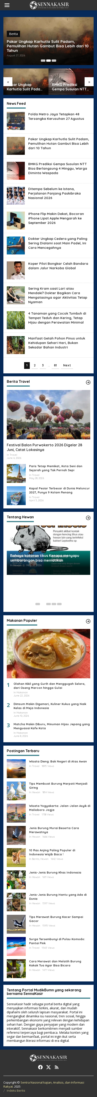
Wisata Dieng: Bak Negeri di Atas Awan (58, 761)
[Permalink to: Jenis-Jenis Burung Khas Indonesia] (16, 879)
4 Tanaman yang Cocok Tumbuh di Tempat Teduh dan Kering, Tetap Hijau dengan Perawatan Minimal (57, 317)
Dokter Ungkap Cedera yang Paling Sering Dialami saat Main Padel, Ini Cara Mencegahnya (57, 243)
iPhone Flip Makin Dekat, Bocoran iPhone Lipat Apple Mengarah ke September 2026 (56, 218)
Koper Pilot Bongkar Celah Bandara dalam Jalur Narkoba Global (58, 265)
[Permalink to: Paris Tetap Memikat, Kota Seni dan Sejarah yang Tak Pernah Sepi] (16, 473)
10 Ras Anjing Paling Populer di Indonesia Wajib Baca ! (52, 852)
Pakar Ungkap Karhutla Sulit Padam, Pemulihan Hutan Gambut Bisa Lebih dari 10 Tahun (48, 46)
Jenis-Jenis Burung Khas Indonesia (55, 872)
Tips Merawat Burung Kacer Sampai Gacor (56, 919)
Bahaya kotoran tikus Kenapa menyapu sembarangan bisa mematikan (44, 558)
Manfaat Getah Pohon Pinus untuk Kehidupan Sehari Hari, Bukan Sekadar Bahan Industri (56, 342)
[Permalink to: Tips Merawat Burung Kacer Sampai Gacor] (16, 924)
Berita (13, 34)
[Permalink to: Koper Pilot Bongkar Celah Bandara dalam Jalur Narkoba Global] (16, 270)
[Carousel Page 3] (54, 60)
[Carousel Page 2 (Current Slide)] (48, 60)
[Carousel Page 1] (43, 60)
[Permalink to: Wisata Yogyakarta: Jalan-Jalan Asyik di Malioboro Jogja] (16, 812)
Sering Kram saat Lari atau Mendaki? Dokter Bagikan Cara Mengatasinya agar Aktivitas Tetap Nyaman (57, 295)
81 (55, 365)
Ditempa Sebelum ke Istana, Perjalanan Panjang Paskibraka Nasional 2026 (54, 193)
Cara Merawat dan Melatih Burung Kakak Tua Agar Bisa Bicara (55, 963)
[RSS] (57, 1067)
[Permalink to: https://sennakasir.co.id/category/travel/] (88, 382)
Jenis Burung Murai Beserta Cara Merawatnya (54, 830)
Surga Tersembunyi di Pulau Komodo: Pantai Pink (57, 941)
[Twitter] (48, 1067)
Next (67, 365)
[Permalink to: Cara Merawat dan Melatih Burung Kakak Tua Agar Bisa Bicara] (16, 968)
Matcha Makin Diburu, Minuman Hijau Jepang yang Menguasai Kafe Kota (52, 726)
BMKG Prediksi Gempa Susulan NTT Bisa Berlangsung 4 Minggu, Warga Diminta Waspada (69, 87)
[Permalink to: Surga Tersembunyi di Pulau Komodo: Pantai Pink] (16, 946)
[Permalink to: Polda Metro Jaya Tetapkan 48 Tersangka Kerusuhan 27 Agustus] (16, 120)
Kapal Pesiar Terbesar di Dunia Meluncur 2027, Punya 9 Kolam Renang (59, 490)
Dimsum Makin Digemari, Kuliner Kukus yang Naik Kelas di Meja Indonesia (50, 706)
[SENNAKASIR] (49, 5)
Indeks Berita (16, 1090)
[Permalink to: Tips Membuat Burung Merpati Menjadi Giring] (16, 790)
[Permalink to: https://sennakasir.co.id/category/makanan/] (88, 621)
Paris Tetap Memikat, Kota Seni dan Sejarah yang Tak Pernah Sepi (55, 468)
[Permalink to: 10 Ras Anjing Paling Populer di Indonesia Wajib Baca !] (16, 857)
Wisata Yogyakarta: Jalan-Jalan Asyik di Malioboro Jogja (59, 808)
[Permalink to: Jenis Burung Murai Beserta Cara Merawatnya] (16, 835)
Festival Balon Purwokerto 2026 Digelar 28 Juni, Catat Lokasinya (44, 447)
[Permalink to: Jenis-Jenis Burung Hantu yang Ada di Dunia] (16, 901)
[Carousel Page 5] (59, 604)
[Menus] (7, 5)
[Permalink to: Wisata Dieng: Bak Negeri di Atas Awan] (16, 768)
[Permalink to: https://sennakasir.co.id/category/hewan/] (88, 518)
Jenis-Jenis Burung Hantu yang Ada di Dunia (58, 896)
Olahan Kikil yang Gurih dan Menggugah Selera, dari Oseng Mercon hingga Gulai (49, 686)
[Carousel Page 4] (54, 604)
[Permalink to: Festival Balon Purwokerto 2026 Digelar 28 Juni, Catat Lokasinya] (48, 414)
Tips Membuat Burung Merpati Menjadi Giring (58, 785)
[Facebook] (40, 1067)
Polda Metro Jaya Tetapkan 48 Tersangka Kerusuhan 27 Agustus (56, 116)
